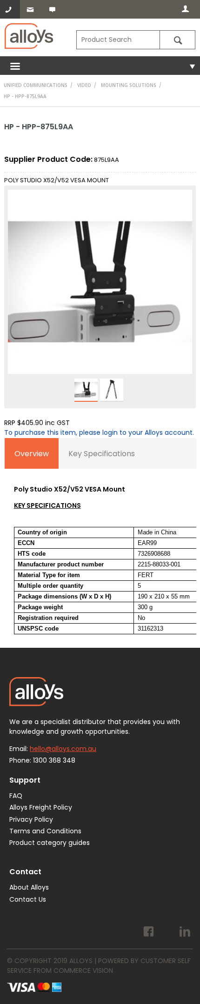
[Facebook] (148, 933)
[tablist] (100, 541)
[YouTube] (167, 933)
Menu (100, 65)
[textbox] (118, 39)
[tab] (32, 453)
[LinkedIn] (185, 933)
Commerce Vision (83, 970)
